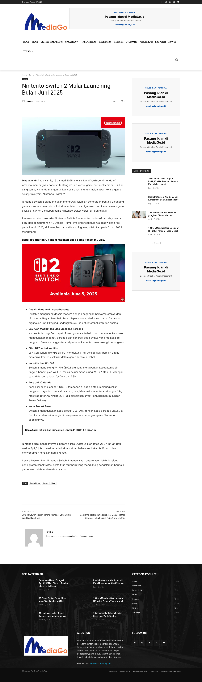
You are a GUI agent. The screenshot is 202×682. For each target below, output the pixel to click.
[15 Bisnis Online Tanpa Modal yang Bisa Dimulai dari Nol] (139, 216)
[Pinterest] (56, 110)
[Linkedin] (170, 2)
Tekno (31, 75)
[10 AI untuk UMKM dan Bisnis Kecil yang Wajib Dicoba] (83, 617)
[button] (176, 59)
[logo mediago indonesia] (45, 22)
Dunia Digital (35, 483)
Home (24, 75)
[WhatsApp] (63, 110)
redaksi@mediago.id (100, 663)
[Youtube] (178, 2)
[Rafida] (24, 101)
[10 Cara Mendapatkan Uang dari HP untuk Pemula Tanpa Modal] (139, 232)
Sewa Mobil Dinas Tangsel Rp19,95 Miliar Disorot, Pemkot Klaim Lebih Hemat (163, 181)
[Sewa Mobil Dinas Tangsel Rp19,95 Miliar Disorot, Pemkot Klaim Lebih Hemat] (139, 182)
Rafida (31, 101)
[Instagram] (166, 2)
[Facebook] (162, 2)
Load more (155, 243)
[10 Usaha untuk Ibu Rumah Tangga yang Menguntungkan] (29, 617)
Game (45, 483)
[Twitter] (174, 2)
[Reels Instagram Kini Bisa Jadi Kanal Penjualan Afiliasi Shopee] (139, 201)
